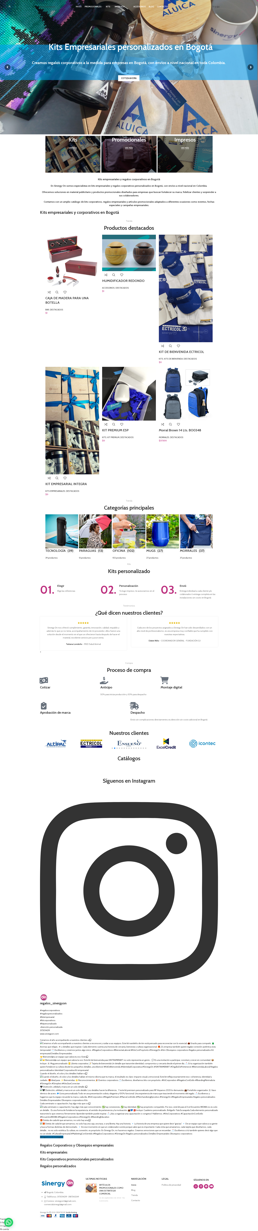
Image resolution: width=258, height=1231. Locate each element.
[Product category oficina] (129, 536)
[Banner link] (73, 154)
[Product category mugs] (162, 536)
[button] (112, 748)
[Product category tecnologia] (62, 536)
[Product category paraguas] (95, 536)
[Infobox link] (68, 589)
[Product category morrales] (196, 536)
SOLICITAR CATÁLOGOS (129, 78)
